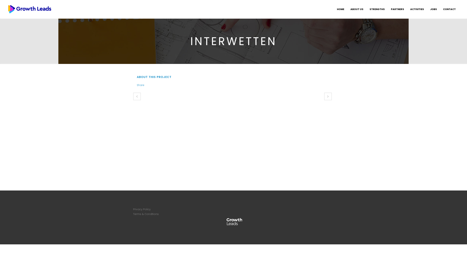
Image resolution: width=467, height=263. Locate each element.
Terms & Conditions (146, 214)
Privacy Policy (142, 209)
